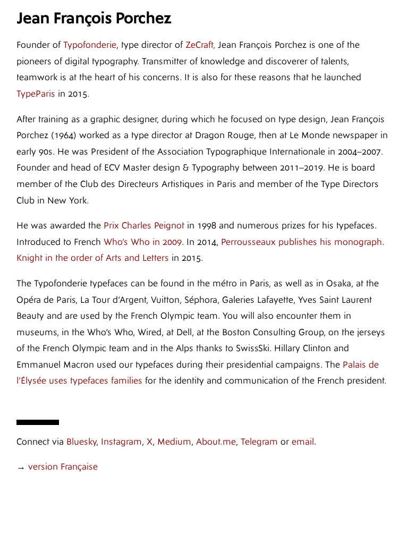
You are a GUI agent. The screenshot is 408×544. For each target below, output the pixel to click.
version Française (63, 467)
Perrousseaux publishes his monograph (301, 242)
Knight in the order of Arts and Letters (92, 258)
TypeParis (35, 94)
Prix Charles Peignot (144, 225)
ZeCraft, (200, 45)
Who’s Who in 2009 (143, 242)
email (303, 442)
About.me (216, 442)
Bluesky (81, 442)
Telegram (259, 442)
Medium (174, 442)
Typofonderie (89, 45)
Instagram (121, 442)
